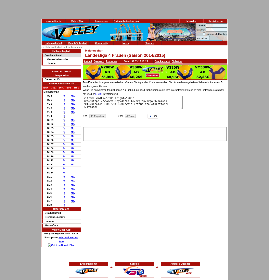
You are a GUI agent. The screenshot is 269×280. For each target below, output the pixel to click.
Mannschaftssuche (57, 59)
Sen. (61, 87)
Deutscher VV (52, 79)
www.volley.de (53, 21)
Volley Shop (77, 21)
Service (149, 43)
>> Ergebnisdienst (72, 47)
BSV (76, 87)
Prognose (111, 61)
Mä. (73, 95)
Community (101, 43)
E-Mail (98, 94)
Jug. (53, 87)
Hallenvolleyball (53, 43)
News (125, 43)
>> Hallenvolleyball (52, 47)
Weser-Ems (51, 225)
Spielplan (99, 61)
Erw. (45, 87)
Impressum (101, 21)
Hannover (50, 221)
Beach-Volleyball (77, 43)
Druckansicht (162, 61)
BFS (69, 87)
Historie (51, 63)
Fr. (64, 95)
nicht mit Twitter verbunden (120, 116)
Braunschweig (53, 213)
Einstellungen (155, 116)
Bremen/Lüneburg (55, 217)
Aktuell (88, 61)
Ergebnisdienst (53, 55)
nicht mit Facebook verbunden (85, 116)
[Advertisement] (155, 133)
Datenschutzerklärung (126, 21)
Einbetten (177, 61)
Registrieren (216, 21)
